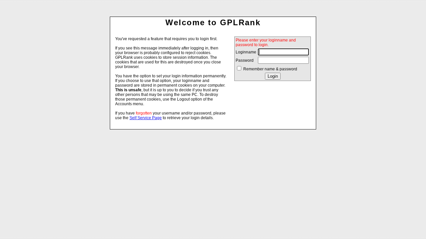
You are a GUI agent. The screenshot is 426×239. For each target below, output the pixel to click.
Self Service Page (145, 118)
